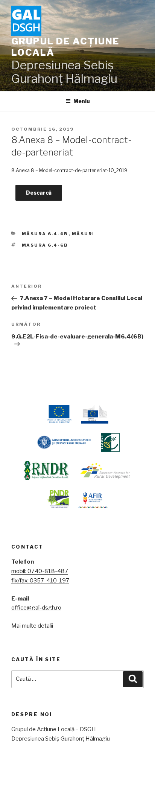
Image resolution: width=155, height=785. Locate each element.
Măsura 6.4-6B (45, 233)
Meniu (81, 101)
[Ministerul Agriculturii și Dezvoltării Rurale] (63, 442)
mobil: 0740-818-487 (39, 571)
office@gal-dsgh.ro (36, 607)
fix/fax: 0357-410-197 (40, 580)
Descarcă (39, 192)
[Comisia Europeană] (94, 414)
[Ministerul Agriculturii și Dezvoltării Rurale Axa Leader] (110, 442)
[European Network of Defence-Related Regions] (105, 470)
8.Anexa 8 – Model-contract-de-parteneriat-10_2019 (69, 170)
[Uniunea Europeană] (59, 414)
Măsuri (83, 233)
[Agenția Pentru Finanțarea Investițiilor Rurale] (92, 498)
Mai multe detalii (32, 625)
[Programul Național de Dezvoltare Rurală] (58, 498)
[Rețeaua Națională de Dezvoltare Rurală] (46, 470)
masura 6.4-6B (45, 245)
